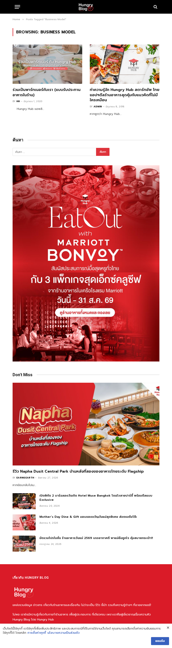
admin (98, 106)
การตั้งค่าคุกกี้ (36, 633)
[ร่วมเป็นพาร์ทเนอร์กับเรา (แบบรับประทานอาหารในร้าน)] (47, 64)
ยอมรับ (160, 641)
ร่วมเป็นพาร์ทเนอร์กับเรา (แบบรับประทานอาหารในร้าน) (47, 92)
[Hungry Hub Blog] (85, 7)
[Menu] (17, 7)
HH (18, 101)
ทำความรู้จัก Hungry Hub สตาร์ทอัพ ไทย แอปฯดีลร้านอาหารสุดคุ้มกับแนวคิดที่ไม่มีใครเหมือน (124, 95)
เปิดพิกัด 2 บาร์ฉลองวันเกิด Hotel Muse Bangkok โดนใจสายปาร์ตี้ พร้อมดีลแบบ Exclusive (95, 498)
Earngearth (25, 478)
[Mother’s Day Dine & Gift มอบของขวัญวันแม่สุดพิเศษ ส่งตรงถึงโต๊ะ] (24, 522)
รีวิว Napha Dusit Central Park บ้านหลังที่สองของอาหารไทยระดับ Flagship (78, 471)
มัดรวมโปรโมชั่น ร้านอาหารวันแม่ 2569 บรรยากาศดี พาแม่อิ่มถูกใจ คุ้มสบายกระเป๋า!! (96, 538)
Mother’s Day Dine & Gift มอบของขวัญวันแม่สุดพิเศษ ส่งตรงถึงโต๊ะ (88, 517)
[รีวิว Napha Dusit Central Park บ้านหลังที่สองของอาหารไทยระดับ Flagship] (86, 424)
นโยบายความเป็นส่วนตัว (63, 633)
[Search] (155, 7)
